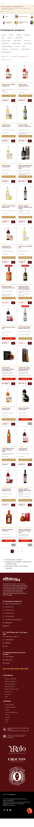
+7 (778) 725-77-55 (9, 610)
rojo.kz (6, 646)
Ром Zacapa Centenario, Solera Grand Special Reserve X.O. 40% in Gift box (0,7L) (8, 370)
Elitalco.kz (5, 593)
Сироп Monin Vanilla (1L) (25, 247)
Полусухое (9, 37)
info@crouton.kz (8, 660)
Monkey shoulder (6, 295)
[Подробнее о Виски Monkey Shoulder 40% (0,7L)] (8, 274)
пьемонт (25, 213)
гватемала (4, 375)
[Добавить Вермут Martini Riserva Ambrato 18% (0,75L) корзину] (30, 222)
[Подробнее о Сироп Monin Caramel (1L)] (8, 396)
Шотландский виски (10, 684)
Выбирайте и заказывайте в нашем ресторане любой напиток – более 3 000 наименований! (16, 9)
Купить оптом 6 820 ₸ (8, 95)
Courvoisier (21, 538)
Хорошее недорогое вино (12, 689)
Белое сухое (5, 49)
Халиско (25, 375)
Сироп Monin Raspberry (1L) (6, 489)
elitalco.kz (6, 626)
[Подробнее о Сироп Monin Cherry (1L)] (8, 315)
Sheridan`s (25, 415)
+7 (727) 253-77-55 (9, 607)
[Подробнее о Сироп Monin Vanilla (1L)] (25, 234)
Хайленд (4, 35)
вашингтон (23, 334)
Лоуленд (11, 35)
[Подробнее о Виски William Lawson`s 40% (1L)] (25, 112)
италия (20, 213)
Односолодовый (25, 49)
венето (24, 294)
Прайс (6, 720)
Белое (23, 46)
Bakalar (6, 456)
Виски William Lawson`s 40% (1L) (24, 125)
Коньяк (25, 537)
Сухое (22, 295)
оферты (5, 803)
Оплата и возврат (9, 704)
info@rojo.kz (7, 643)
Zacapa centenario (11, 375)
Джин (6, 696)
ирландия (20, 173)
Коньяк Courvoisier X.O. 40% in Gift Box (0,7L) (24, 531)
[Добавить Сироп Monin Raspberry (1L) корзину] (13, 505)
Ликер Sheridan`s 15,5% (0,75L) (24, 408)
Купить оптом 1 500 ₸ (8, 459)
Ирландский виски (10, 686)
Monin (6, 92)
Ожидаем (30, 423)
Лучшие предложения (10, 679)
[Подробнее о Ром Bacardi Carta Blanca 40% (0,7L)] (25, 314)
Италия (20, 294)
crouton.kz (7, 663)
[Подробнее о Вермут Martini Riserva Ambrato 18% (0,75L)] (25, 193)
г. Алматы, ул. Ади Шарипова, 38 (12, 604)
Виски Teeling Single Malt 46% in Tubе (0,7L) (25, 167)
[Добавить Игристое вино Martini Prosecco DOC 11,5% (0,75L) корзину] (30, 302)
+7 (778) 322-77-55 (9, 613)
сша (19, 334)
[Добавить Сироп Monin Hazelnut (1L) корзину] (13, 141)
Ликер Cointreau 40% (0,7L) (7, 530)
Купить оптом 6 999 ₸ (25, 298)
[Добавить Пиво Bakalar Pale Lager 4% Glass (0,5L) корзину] (13, 464)
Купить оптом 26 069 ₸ (25, 176)
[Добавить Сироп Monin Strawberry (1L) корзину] (13, 262)
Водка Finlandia (17, 40)
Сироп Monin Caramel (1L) (6, 408)
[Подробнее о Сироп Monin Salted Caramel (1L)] (8, 72)
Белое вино (8, 694)
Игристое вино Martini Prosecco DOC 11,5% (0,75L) (24, 288)
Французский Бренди (7, 46)
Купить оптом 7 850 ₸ (25, 217)
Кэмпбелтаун (27, 35)
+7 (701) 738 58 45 (9, 656)
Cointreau (13, 537)
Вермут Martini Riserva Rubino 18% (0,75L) (24, 490)
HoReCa (7, 715)
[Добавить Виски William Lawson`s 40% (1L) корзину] (30, 141)
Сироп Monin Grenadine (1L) (23, 449)
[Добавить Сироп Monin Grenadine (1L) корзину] (30, 464)
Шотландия (21, 132)
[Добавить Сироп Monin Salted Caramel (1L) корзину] (13, 100)
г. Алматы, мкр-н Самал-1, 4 (11, 636)
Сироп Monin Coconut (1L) (6, 166)
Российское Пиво (16, 43)
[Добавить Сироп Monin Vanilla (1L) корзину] (30, 262)
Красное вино (8, 691)
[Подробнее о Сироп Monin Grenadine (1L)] (25, 436)
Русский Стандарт (6, 40)
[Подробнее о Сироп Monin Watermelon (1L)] (25, 72)
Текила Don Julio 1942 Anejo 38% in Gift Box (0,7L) (24, 369)
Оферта (7, 709)
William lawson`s (28, 132)
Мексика (20, 375)
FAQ (6, 722)
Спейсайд (18, 35)
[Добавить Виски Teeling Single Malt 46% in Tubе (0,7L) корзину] (30, 181)
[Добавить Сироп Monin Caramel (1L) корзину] (13, 424)
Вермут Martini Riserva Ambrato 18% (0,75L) (25, 207)
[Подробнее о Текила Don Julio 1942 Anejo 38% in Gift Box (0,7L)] (25, 355)
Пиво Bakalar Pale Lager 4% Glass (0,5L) (8, 450)
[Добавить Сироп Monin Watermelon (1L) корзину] (30, 100)
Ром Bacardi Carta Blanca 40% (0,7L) (24, 327)
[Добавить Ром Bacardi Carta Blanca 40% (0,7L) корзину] (30, 343)
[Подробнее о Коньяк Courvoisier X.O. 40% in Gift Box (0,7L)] (25, 517)
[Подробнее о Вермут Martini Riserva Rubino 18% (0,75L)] (25, 476)
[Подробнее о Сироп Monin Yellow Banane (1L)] (8, 193)
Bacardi (28, 334)
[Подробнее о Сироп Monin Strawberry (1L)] (8, 234)
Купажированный (6, 52)
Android (11, 737)
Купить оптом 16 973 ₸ (8, 298)
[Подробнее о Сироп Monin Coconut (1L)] (8, 153)
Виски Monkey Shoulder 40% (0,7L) (8, 287)
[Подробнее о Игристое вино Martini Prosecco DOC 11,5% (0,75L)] (25, 274)
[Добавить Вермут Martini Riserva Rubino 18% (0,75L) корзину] (30, 505)
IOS (8, 737)
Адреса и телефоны (10, 707)
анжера (8, 537)
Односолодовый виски (11, 681)
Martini (28, 213)
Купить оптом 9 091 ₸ (25, 136)
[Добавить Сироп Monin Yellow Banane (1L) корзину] (13, 222)
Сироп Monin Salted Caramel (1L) (8, 85)
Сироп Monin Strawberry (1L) (7, 247)
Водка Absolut (19, 37)
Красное (17, 46)
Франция (20, 537)
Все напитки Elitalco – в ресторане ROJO (12, 6)
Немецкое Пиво (27, 43)
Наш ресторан (8, 338)
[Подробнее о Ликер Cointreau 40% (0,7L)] (8, 517)
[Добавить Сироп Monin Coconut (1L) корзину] (13, 181)
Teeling (29, 173)
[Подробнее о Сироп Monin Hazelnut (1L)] (8, 112)
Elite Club (7, 717)
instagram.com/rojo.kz (7, 11)
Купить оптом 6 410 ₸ (25, 95)
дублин (25, 173)
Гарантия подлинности (11, 712)
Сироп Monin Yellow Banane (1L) (8, 206)
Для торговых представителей (15, 669)
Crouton (10, 595)
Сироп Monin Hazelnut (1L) (6, 125)
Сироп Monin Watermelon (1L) (23, 85)
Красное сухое (14, 49)
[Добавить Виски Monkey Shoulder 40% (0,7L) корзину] (13, 302)
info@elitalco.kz (8, 623)
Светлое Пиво (27, 40)
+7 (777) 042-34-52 (9, 616)
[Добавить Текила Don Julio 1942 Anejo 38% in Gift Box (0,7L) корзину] (30, 383)
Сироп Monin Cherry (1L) (8, 328)
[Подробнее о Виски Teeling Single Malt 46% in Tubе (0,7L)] (25, 153)
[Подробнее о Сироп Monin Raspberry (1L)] (8, 476)
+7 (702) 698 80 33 (9, 639)
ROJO (16, 590)
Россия (3, 92)
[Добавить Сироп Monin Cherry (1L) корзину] (13, 343)
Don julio (29, 375)
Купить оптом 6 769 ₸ (25, 338)
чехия (3, 456)
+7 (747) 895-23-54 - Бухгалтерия (12, 619)
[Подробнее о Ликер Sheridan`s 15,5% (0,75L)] (25, 396)
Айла (3, 37)
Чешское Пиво (5, 43)
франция (4, 537)
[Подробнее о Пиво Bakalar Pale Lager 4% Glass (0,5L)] (8, 436)
